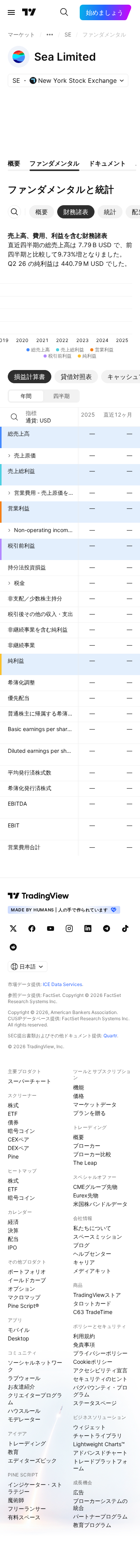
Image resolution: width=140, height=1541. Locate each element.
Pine (13, 1156)
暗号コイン (21, 1130)
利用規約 (84, 1336)
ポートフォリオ (27, 1271)
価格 (78, 1095)
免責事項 (84, 1344)
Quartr (110, 1035)
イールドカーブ (27, 1280)
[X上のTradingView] (13, 928)
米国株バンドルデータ (100, 1204)
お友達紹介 (21, 1386)
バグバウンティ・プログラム (100, 1391)
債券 (13, 1122)
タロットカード (92, 1303)
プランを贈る (89, 1113)
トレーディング (27, 1443)
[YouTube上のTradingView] (50, 928)
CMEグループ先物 (95, 1186)
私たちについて (92, 1228)
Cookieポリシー (92, 1361)
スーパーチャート (29, 1081)
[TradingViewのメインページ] (29, 12)
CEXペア (18, 1139)
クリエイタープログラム (35, 1398)
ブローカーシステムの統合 (100, 1504)
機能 (78, 1087)
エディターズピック (32, 1460)
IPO (12, 1247)
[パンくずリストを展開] (49, 34)
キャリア (84, 1262)
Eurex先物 (85, 1195)
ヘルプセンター (92, 1253)
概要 (78, 1137)
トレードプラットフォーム (100, 1464)
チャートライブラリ (97, 1435)
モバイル (19, 1329)
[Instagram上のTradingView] (69, 928)
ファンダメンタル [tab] (54, 163)
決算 (13, 1230)
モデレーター (24, 1419)
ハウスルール (24, 1410)
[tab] (41, 211)
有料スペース (24, 1517)
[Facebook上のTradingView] (31, 928)
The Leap (85, 1162)
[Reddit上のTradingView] (13, 947)
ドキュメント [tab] (107, 163)
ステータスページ (95, 1403)
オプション (21, 1288)
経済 (13, 1221)
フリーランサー (27, 1508)
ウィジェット (89, 1427)
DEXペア (18, 1148)
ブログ (81, 1245)
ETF (13, 1113)
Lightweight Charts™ (99, 1444)
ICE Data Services (62, 984)
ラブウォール (24, 1378)
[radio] (26, 396)
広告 (78, 1492)
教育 (13, 1452)
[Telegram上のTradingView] (106, 928)
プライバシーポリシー (100, 1353)
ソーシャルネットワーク (35, 1366)
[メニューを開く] (11, 12)
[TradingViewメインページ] (38, 895)
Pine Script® (23, 1305)
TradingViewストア (97, 1294)
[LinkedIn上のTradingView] (87, 928)
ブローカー (86, 1145)
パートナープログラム (100, 1516)
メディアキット (92, 1270)
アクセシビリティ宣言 (100, 1370)
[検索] (64, 12)
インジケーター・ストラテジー (35, 1488)
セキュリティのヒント (100, 1378)
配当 (13, 1239)
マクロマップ (24, 1297)
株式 (13, 1105)
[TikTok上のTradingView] (125, 928)
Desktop (18, 1338)
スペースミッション (97, 1236)
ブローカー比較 (92, 1154)
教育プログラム (92, 1525)
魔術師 (16, 1500)
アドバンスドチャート (100, 1452)
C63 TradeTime (92, 1312)
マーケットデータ (95, 1104)
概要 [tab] (14, 163)
